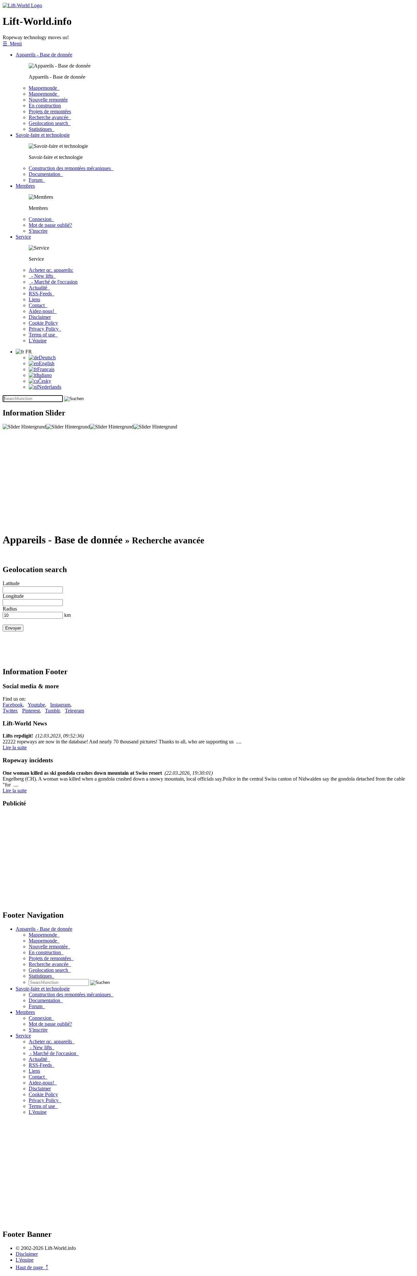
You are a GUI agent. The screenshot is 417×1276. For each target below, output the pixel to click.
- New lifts (42, 276)
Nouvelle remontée (48, 99)
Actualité (39, 287)
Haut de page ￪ (32, 1267)
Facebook (13, 705)
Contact (38, 305)
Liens (34, 299)
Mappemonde (44, 88)
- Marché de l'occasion (53, 282)
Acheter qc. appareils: (51, 270)
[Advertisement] (198, 481)
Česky (44, 381)
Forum (37, 180)
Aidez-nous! (43, 311)
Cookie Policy (43, 323)
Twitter (10, 710)
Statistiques (41, 129)
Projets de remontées (50, 111)
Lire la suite (15, 747)
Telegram (74, 710)
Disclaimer (40, 317)
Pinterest (31, 710)
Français (45, 369)
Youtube (36, 705)
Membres (25, 186)
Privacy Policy (45, 329)
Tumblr (52, 710)
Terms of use (43, 334)
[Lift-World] (22, 5)
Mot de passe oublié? (50, 225)
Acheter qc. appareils (52, 1041)
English (46, 363)
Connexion (41, 219)
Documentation (46, 174)
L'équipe (38, 340)
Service (23, 237)
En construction (45, 105)
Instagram (60, 705)
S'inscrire (38, 231)
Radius (10, 609)
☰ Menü (12, 43)
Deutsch (47, 357)
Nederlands (49, 387)
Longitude (13, 596)
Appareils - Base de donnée (44, 54)
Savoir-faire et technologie (43, 135)
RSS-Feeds (41, 293)
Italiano (44, 375)
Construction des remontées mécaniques (71, 168)
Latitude (11, 583)
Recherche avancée (50, 117)
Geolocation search (50, 123)
